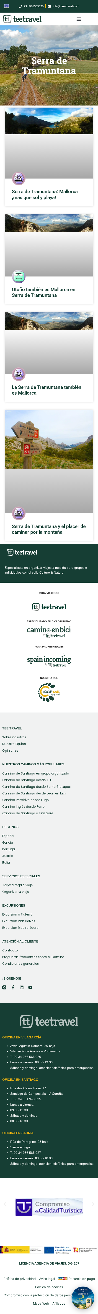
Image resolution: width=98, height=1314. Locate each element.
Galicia (7, 842)
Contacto (10, 950)
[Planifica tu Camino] (83, 1298)
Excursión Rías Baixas (18, 921)
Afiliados (58, 1303)
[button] (78, 19)
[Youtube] (30, 987)
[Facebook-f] (13, 987)
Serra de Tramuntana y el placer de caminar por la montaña (49, 529)
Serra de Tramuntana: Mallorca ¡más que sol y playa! (45, 194)
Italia (6, 862)
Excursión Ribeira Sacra (20, 927)
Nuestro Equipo (14, 744)
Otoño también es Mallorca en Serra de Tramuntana (43, 292)
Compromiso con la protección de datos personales (42, 1295)
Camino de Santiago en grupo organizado (35, 773)
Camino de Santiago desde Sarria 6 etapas (36, 786)
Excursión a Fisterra (17, 914)
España (8, 836)
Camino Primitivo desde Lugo (25, 800)
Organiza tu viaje (15, 891)
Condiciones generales (20, 963)
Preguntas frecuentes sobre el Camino (33, 957)
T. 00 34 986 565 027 (25, 1152)
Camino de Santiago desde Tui (27, 780)
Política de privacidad (19, 1279)
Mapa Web (41, 1303)
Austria (7, 855)
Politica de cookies (49, 1287)
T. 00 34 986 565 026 (25, 1057)
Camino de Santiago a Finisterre (27, 813)
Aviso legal (47, 1279)
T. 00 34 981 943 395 (25, 1099)
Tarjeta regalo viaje (17, 885)
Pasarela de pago (82, 1279)
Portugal (8, 849)
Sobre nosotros (14, 737)
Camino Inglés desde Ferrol (23, 806)
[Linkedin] (22, 987)
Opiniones (10, 750)
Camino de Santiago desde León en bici (34, 793)
